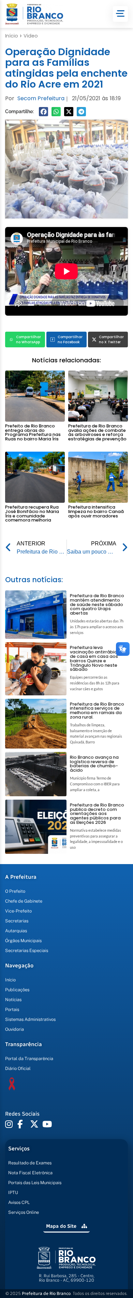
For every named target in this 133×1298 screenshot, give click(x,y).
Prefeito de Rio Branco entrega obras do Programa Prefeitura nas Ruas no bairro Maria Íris (33, 432)
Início (11, 35)
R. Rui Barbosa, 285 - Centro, (66, 1278)
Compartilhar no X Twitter (111, 339)
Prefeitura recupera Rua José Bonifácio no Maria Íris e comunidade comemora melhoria (32, 513)
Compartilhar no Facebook (70, 339)
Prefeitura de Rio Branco (46, 1293)
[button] (43, 111)
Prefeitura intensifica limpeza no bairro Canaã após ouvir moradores (96, 511)
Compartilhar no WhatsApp (28, 339)
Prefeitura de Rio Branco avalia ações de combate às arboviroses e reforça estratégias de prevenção (97, 432)
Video (31, 35)
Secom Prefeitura (40, 98)
